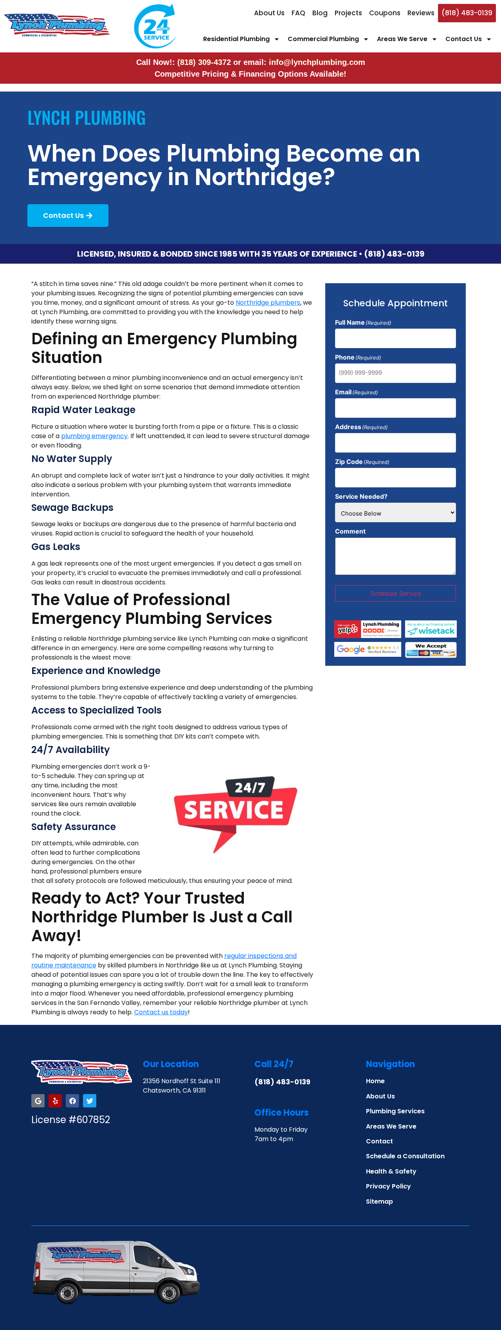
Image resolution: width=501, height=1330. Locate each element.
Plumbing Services (395, 1111)
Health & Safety (391, 1171)
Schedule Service (395, 593)
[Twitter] (89, 1100)
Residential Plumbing (236, 38)
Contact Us (463, 38)
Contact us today (161, 1012)
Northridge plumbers (268, 302)
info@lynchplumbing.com (317, 62)
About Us (269, 13)
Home (375, 1081)
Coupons (384, 13)
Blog (320, 13)
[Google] (38, 1100)
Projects (348, 13)
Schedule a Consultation (405, 1156)
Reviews (420, 13)
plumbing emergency (94, 435)
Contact (379, 1141)
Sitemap (379, 1201)
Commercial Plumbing (323, 38)
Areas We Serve (402, 38)
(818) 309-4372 (205, 62)
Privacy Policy (388, 1186)
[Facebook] (72, 1100)
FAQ (298, 13)
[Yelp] (55, 1100)
